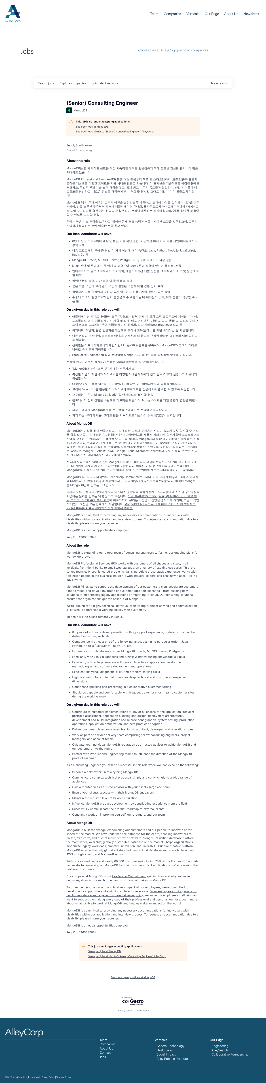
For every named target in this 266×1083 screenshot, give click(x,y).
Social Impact (166, 1054)
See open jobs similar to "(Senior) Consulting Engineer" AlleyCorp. (115, 131)
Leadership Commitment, (129, 876)
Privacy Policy (48, 1077)
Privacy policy (124, 1010)
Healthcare (164, 1050)
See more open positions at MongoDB (133, 977)
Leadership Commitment (125, 477)
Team (103, 1040)
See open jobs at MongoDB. (92, 126)
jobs (46, 83)
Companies (107, 1044)
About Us (106, 1048)
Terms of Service (63, 1077)
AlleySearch (220, 1050)
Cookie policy (142, 1010)
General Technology (170, 1046)
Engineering (220, 1046)
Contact (105, 1053)
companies (73, 83)
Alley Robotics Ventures (173, 1059)
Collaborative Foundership (230, 1054)
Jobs (103, 1057)
